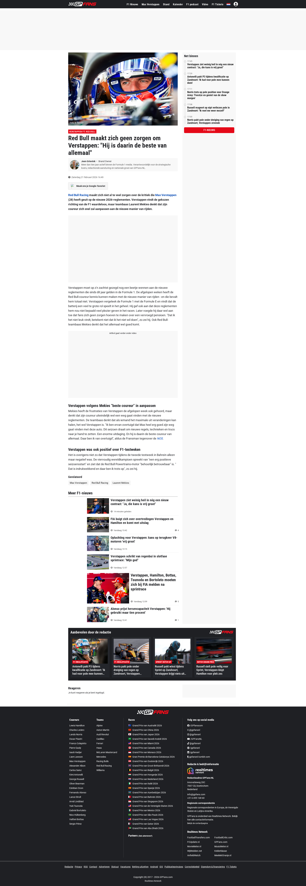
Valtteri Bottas (76, 819)
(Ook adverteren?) (145, 836)
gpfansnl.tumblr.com (199, 757)
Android (154, 866)
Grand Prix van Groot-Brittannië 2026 (150, 765)
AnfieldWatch (193, 855)
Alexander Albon (77, 765)
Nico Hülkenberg (77, 815)
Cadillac (100, 739)
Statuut (115, 866)
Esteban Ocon (76, 788)
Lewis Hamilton (77, 725)
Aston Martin (102, 730)
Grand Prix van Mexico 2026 (146, 810)
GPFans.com (220, 842)
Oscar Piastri (75, 739)
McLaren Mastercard (106, 752)
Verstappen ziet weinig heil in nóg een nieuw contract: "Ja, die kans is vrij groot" (210, 66)
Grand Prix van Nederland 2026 (147, 779)
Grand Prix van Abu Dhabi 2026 (147, 828)
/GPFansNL (196, 739)
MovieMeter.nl (194, 846)
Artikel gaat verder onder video (122, 333)
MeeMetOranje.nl (222, 855)
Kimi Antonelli (76, 774)
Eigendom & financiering (213, 866)
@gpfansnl (194, 734)
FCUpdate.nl (193, 842)
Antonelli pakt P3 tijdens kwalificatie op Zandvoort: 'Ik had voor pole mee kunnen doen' (208, 79)
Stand (166, 4)
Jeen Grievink (88, 161)
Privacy (78, 866)
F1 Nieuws (132, 4)
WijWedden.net (194, 851)
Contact (93, 866)
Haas (99, 748)
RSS (86, 866)
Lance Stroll (75, 797)
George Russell (76, 779)
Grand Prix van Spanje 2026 (146, 788)
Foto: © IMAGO (76, 123)
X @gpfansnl (193, 730)
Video (205, 4)
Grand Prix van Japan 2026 (146, 734)
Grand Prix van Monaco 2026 (146, 752)
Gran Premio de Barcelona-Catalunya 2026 (153, 757)
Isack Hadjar (75, 752)
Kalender (178, 4)
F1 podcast (192, 4)
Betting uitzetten (140, 866)
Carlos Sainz (75, 770)
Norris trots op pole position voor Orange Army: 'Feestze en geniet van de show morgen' (208, 95)
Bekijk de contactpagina (197, 823)
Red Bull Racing (78, 195)
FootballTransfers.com (198, 837)
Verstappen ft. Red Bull (82, 131)
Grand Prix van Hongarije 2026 (147, 774)
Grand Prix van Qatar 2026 (145, 824)
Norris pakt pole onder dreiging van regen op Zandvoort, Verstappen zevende (210, 121)
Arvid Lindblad (76, 801)
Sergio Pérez (75, 824)
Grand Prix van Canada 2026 (146, 748)
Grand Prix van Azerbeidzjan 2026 (149, 792)
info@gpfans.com (196, 794)
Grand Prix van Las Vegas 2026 (148, 819)
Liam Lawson (76, 757)
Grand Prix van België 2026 (145, 770)
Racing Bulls (102, 761)
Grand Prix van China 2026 (145, 730)
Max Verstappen (151, 4)
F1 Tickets (217, 4)
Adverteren (104, 866)
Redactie (69, 866)
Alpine (99, 725)
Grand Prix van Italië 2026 (145, 783)
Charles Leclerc (76, 730)
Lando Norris (75, 734)
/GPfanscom (196, 725)
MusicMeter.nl (221, 846)
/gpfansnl (194, 748)
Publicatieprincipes (173, 866)
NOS (160, 438)
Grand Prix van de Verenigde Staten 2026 (152, 806)
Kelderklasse (220, 851)
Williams (100, 770)
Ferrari (99, 743)
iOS (161, 866)
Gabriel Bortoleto (77, 810)
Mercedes (101, 757)
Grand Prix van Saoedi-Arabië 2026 (149, 739)
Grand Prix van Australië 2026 (147, 725)
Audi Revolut (102, 734)
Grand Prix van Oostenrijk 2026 (147, 761)
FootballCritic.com (223, 837)
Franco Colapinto (77, 743)
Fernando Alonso (77, 792)
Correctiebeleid (192, 866)
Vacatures (125, 866)
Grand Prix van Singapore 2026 (147, 801)
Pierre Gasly (75, 748)
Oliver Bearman (76, 783)
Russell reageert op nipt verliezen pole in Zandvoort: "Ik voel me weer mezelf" (208, 109)
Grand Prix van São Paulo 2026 (147, 815)
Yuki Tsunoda (76, 806)
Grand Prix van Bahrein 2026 (146, 797)
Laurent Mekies (121, 482)
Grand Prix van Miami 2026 (145, 743)
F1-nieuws (209, 130)
